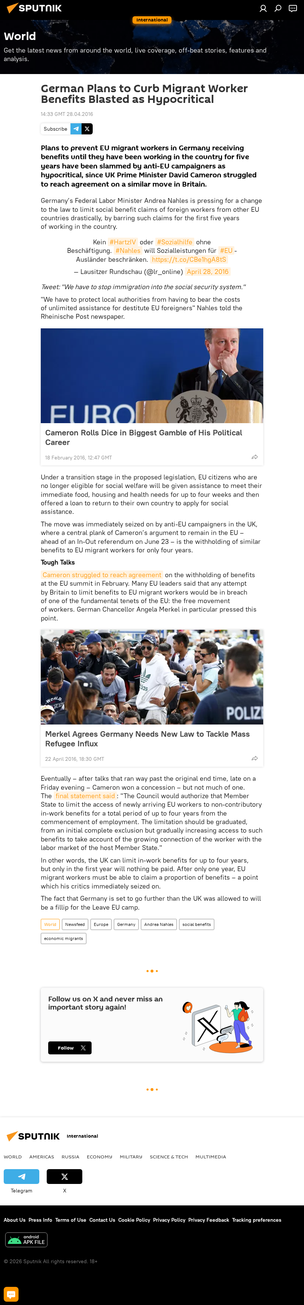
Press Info (40, 1220)
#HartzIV (123, 242)
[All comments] (11, 1294)
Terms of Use (70, 1220)
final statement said (85, 796)
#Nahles (128, 250)
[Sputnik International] (36, 14)
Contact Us (102, 1220)
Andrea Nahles (159, 924)
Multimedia (210, 1156)
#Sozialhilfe (174, 242)
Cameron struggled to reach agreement (102, 574)
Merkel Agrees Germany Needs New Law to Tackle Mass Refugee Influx (147, 738)
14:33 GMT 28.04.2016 (67, 114)
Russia (70, 1156)
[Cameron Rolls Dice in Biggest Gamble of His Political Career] (152, 375)
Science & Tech (169, 1156)
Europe (101, 924)
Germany (126, 924)
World (50, 924)
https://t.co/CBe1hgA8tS (189, 259)
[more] (254, 456)
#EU (226, 250)
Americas (41, 1156)
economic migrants (63, 938)
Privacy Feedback (208, 1220)
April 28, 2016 (208, 271)
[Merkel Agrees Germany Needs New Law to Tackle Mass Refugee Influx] (152, 677)
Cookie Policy (134, 1220)
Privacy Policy (169, 1220)
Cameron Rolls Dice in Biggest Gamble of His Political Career (143, 437)
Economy (99, 1156)
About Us (15, 1220)
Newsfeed (75, 924)
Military (131, 1156)
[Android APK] (26, 1240)
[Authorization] (263, 8)
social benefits (196, 924)
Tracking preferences (256, 1220)
